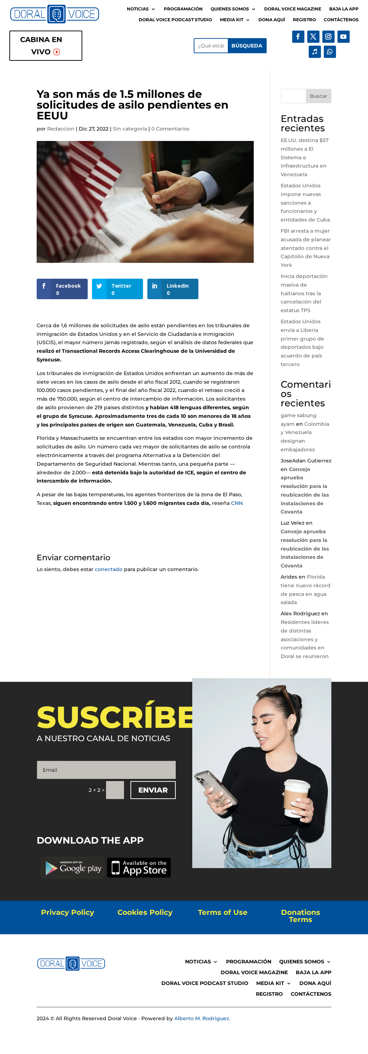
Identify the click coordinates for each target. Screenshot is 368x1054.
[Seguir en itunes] (315, 52)
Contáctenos (341, 19)
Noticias (138, 9)
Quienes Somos (230, 9)
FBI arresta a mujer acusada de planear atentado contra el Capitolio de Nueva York (306, 248)
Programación (183, 9)
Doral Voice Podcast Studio (175, 19)
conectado (109, 569)
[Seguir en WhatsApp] (330, 52)
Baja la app (344, 9)
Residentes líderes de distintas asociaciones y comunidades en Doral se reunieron (305, 639)
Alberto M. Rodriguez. (202, 1018)
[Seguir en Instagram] (328, 37)
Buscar (318, 96)
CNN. (238, 503)
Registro (304, 19)
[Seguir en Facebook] (298, 37)
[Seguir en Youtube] (343, 37)
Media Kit (231, 19)
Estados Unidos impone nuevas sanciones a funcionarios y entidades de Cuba (305, 202)
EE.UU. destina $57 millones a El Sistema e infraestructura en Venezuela (304, 157)
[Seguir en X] (313, 37)
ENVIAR (153, 790)
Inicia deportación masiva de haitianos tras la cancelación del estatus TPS (304, 293)
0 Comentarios (170, 129)
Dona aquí (271, 19)
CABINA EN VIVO (41, 45)
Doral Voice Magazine (292, 9)
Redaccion (60, 129)
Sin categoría (130, 129)
